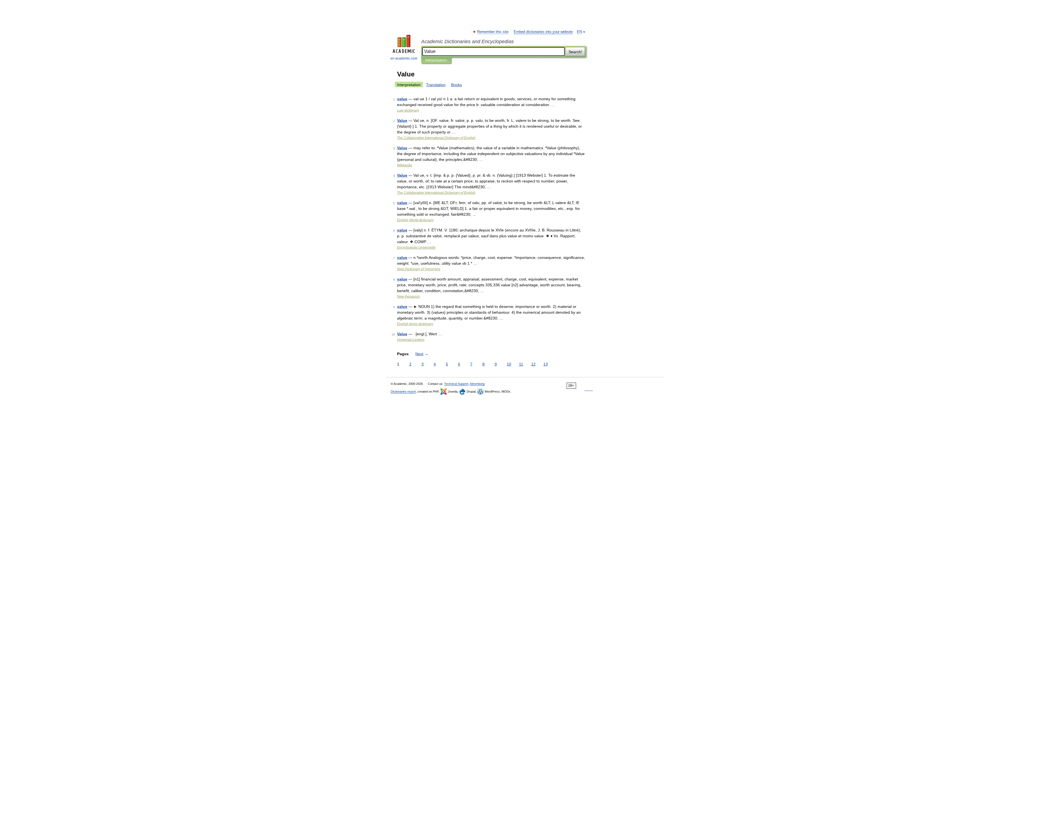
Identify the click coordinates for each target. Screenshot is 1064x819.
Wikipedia (404, 165)
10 (509, 364)
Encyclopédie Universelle (416, 247)
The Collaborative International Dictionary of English (436, 138)
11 (521, 364)
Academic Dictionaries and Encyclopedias (467, 41)
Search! (575, 52)
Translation (436, 85)
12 (533, 364)
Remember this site (493, 32)
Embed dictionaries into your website (543, 32)
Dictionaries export (403, 391)
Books (456, 85)
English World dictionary (415, 220)
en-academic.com (403, 58)
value (402, 99)
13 (545, 364)
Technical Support (456, 383)
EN (579, 32)
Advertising (477, 383)
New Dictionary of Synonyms (418, 269)
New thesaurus (408, 296)
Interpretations (436, 60)
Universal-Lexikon (410, 340)
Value (402, 120)
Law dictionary (408, 110)
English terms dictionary (415, 324)
